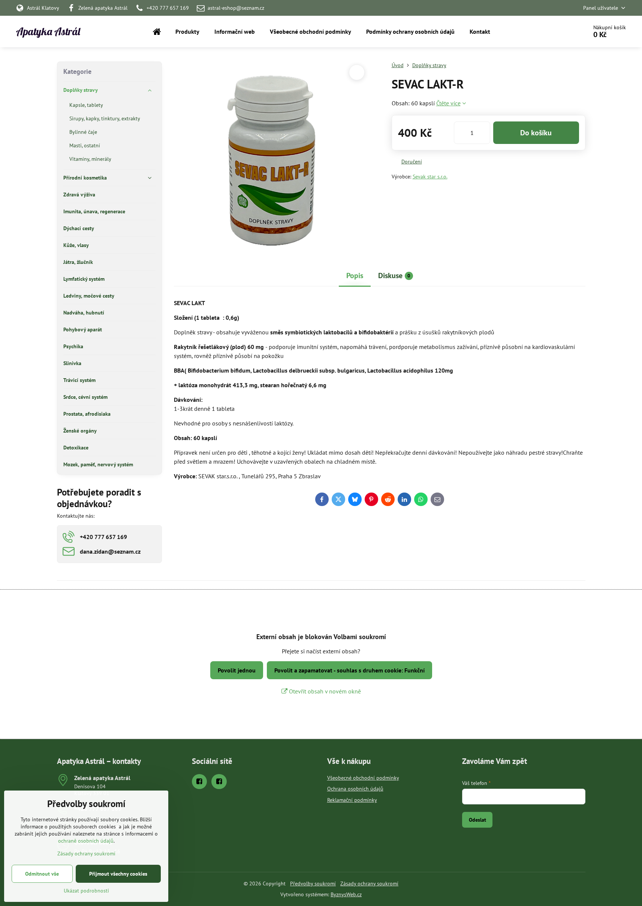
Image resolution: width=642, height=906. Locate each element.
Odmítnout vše (42, 873)
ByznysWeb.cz (346, 894)
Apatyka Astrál (48, 31)
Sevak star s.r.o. (430, 176)
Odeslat (477, 819)
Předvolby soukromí (313, 883)
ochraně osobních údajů (86, 840)
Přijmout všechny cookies (118, 873)
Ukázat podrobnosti (86, 890)
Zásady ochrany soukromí (369, 883)
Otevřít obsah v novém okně (324, 691)
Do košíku (536, 133)
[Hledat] (561, 31)
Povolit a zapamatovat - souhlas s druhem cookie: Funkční (349, 670)
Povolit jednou (237, 670)
